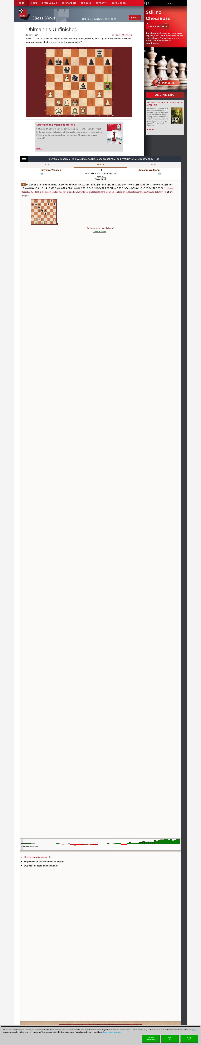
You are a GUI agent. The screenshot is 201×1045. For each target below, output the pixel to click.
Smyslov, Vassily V (51, 170)
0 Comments (127, 35)
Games (154, 165)
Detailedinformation (151, 1038)
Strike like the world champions (55, 124)
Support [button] (101, 3)
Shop (21, 3)
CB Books (86, 3)
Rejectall (170, 1038)
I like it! (117, 35)
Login (169, 3)
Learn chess (119, 3)
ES (112, 19)
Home (34, 3)
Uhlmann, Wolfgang (149, 170)
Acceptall (189, 1038)
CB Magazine (69, 3)
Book (47, 165)
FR (115, 19)
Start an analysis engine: (35, 856)
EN (109, 19)
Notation (100, 165)
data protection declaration (112, 1032)
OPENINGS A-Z (49, 3)
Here (194, 1030)
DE (106, 19)
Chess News (43, 18)
